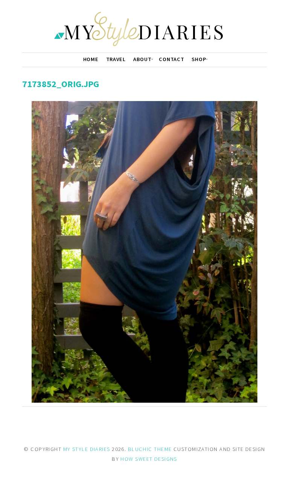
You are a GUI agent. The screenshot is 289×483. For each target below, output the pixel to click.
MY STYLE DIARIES (86, 449)
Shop (199, 59)
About (142, 59)
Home (91, 59)
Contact (171, 59)
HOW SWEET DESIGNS (148, 458)
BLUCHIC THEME (150, 449)
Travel (116, 59)
